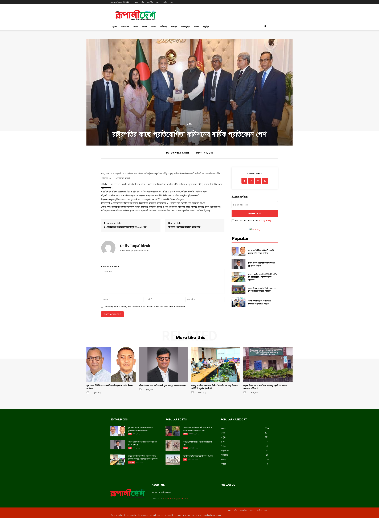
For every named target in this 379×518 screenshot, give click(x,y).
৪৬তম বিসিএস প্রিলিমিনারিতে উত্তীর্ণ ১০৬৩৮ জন (125, 227)
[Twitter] (251, 181)
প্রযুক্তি (165, 2)
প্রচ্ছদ (136, 2)
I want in (253, 213)
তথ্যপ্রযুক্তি (185, 26)
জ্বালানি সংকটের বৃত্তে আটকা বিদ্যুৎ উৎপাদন (198, 456)
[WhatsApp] (265, 181)
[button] (265, 26)
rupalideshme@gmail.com (175, 498)
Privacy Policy (264, 220)
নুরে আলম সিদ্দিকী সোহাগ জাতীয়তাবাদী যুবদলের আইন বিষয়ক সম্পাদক (261, 251)
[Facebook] (244, 181)
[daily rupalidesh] (108, 248)
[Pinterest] (258, 181)
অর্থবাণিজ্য (163, 26)
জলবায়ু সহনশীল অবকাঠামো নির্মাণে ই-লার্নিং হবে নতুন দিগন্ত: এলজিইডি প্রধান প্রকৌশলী (262, 277)
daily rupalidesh (180, 152)
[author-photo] (88, 392)
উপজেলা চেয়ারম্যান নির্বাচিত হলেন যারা (184, 227)
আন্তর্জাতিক (150, 2)
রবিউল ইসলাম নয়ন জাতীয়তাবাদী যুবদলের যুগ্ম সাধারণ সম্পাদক (162, 385)
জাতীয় (142, 2)
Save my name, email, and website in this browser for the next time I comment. (145, 306)
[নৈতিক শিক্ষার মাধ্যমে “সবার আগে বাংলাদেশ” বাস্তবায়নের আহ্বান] (238, 302)
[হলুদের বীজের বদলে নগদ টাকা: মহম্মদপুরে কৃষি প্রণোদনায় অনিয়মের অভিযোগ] (238, 289)
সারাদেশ (158, 2)
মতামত (171, 2)
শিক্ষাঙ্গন (196, 26)
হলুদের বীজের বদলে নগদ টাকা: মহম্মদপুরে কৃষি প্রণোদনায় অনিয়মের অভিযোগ (262, 289)
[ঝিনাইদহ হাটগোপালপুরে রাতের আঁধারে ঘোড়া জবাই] (173, 445)
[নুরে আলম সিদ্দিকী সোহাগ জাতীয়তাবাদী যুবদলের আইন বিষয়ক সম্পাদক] (238, 251)
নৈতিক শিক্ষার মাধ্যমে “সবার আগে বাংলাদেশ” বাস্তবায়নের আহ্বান (259, 302)
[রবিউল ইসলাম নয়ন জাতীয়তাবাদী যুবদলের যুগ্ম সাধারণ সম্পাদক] (238, 264)
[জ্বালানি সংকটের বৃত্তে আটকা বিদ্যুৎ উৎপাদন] (173, 459)
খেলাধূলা (174, 26)
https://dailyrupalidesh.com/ (134, 250)
